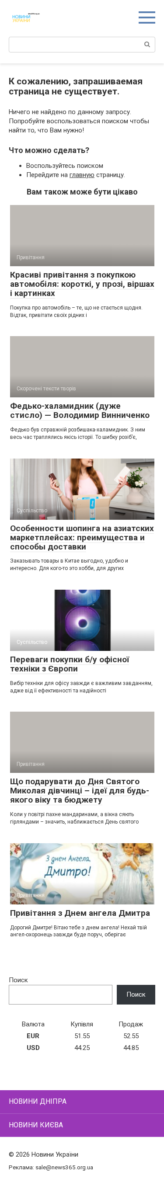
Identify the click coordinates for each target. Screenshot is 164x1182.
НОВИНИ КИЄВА (36, 1125)
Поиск (18, 980)
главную (82, 175)
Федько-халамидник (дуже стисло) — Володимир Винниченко (80, 410)
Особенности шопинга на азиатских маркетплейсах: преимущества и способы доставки (82, 537)
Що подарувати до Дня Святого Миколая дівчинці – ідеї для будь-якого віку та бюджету (79, 790)
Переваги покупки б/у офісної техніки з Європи (69, 664)
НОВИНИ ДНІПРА (37, 1101)
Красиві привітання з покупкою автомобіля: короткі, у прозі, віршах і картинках (82, 284)
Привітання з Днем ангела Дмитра (80, 913)
